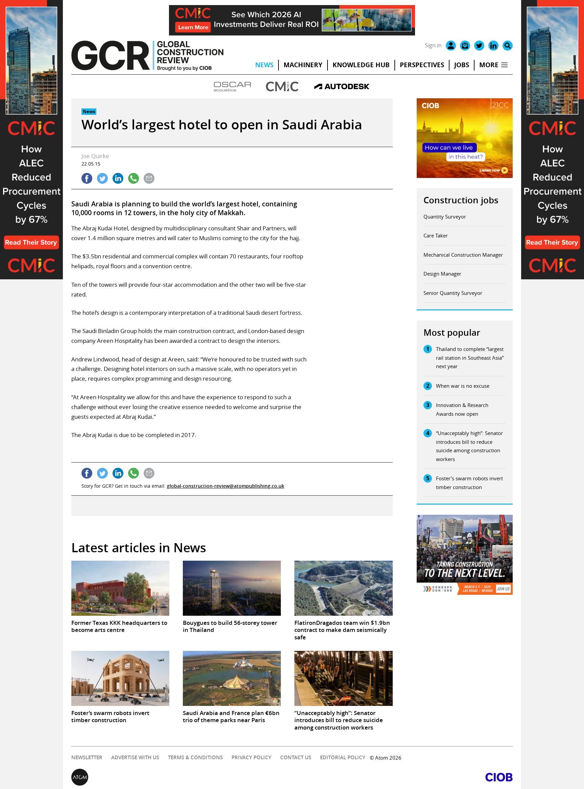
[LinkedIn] (493, 46)
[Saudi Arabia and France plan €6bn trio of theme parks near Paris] (232, 678)
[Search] (508, 46)
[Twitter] (479, 46)
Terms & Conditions (195, 757)
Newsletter (86, 757)
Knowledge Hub (361, 64)
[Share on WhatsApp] (133, 178)
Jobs (461, 64)
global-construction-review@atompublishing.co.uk (225, 486)
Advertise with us (135, 757)
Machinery (303, 64)
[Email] (465, 46)
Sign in (433, 45)
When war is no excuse (462, 385)
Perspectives (422, 64)
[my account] (451, 46)
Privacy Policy (251, 757)
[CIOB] (402, 777)
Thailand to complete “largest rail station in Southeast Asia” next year (470, 358)
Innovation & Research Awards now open (462, 409)
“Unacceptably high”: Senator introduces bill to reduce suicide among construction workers (469, 446)
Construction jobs (460, 200)
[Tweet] (102, 178)
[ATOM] (181, 777)
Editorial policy (342, 757)
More (488, 64)
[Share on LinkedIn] (118, 178)
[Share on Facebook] (86, 178)
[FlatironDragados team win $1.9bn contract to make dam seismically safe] (343, 588)
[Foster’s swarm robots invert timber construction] (120, 678)
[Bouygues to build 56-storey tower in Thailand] (232, 588)
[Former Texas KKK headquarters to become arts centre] (120, 588)
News (264, 64)
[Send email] (149, 178)
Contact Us (295, 757)
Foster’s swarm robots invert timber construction (469, 482)
